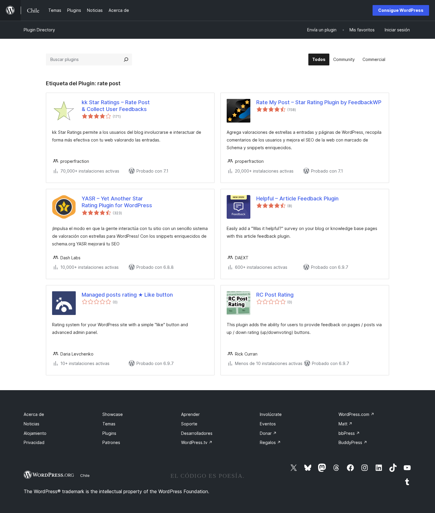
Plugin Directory (39, 29)
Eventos (268, 423)
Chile (85, 475)
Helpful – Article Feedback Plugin (297, 198)
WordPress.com (356, 414)
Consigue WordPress (400, 10)
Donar (268, 433)
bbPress (349, 433)
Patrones (111, 442)
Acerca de (34, 414)
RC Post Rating (275, 295)
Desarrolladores (196, 433)
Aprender (190, 414)
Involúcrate (271, 414)
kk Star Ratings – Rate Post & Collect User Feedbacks (116, 105)
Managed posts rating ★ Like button (127, 295)
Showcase (112, 414)
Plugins (109, 433)
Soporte (189, 423)
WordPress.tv (196, 442)
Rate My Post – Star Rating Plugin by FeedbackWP (318, 102)
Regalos (270, 442)
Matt (345, 423)
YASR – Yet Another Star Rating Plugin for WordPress (117, 201)
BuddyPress (353, 442)
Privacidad (34, 442)
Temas (108, 423)
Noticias (31, 423)
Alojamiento (35, 433)
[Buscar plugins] (126, 59)
